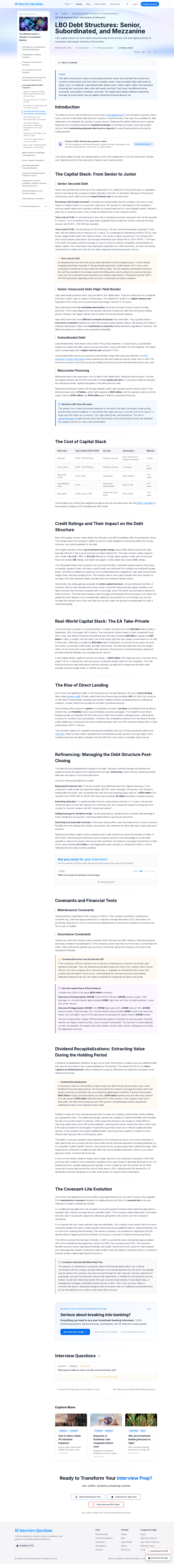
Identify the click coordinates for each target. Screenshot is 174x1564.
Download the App (159, 1558)
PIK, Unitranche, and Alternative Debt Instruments (34, 118)
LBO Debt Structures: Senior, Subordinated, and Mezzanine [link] (80, 17)
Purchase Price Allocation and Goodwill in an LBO (35, 107)
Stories (124, 1546)
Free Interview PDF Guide (108, 1504)
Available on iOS (26, 1545)
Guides (79, 4)
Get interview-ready (73, 1332)
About (143, 1534)
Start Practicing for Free (90, 1497)
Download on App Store (126, 1497)
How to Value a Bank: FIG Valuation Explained (69, 1439)
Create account (150, 4)
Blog (88, 4)
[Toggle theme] (127, 4)
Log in (135, 4)
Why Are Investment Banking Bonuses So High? (139, 1439)
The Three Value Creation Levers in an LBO (33, 140)
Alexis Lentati (127, 48)
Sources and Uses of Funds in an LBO (35, 101)
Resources (115, 4)
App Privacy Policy (148, 1538)
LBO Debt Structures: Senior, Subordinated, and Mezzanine (35, 112)
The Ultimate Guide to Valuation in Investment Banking (94, 13)
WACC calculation (145, 503)
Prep (68, 4)
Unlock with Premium (107, 1377)
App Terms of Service (150, 1542)
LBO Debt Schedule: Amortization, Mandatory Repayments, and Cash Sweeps (33, 126)
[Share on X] (149, 52)
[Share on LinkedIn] (143, 52)
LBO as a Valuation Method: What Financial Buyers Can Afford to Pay (34, 94)
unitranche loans (66, 418)
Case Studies (100, 4)
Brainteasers (101, 1546)
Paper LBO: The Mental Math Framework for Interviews (34, 146)
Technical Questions (104, 1538)
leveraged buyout (115, 115)
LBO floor (60, 734)
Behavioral (100, 1542)
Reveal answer (107, 882)
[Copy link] (154, 52)
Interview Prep (102, 1534)
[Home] (56, 14)
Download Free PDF (159, 1551)
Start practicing (142, 144)
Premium (99, 1550)
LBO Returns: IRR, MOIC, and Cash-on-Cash (34, 134)
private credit (73, 696)
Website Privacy (147, 1546)
